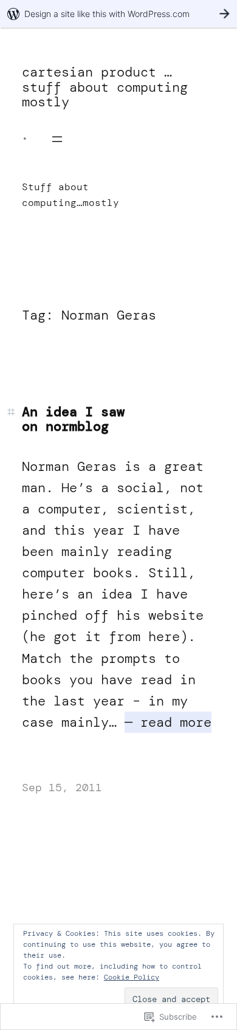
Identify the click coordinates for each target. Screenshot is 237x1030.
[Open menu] (57, 139)
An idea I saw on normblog (73, 419)
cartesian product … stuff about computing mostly (105, 86)
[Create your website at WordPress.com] (118, 13)
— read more (168, 722)
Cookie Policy (131, 977)
